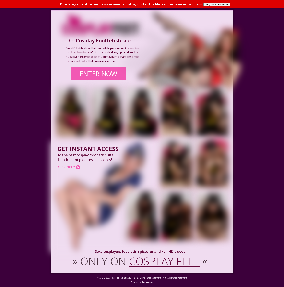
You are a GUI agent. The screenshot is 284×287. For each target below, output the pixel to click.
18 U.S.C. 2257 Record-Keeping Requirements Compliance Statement (129, 277)
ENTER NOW (98, 73)
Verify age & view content (217, 4)
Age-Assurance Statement (175, 277)
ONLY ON (140, 261)
